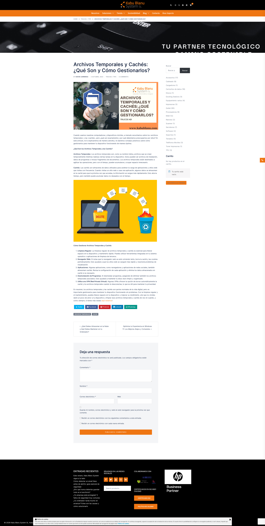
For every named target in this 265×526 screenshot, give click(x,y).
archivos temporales (82, 314)
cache (95, 314)
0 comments (123, 77)
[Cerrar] (230, 519)
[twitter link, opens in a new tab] (179, 5)
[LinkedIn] (126, 479)
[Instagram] (121, 479)
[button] (171, 5)
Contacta (156, 13)
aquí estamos (107, 301)
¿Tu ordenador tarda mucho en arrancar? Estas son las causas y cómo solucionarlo (86, 503)
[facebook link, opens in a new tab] (183, 5)
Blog (145, 13)
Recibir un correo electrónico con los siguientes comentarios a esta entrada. (111, 418)
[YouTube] (116, 479)
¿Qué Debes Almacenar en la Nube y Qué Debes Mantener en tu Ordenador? (94, 329)
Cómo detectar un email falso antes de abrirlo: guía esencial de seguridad (86, 484)
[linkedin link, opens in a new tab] (186, 5)
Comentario (85, 367)
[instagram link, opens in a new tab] (175, 5)
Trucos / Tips (111, 77)
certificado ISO (144, 498)
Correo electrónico (88, 397)
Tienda (119, 13)
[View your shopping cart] (191, 5)
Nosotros (95, 13)
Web (119, 397)
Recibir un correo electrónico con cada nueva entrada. (103, 423)
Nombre (83, 386)
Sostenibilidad (134, 13)
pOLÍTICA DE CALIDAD (146, 506)
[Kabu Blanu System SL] (132, 5)
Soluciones (106, 13)
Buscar (168, 66)
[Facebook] (106, 479)
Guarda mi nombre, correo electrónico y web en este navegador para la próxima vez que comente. (115, 411)
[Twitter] (111, 479)
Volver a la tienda (176, 183)
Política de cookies (123, 523)
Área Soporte (168, 13)
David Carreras (82, 77)
